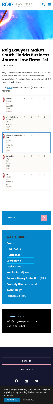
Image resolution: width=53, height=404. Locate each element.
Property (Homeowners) (22, 284)
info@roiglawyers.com (20, 321)
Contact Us (27, 369)
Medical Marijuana (18, 272)
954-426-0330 (16, 326)
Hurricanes (14, 254)
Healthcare (14, 249)
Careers (26, 361)
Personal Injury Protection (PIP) (26, 278)
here (9, 87)
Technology (14, 290)
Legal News (14, 260)
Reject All (28, 400)
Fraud (10, 243)
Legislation (14, 266)
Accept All (12, 400)
